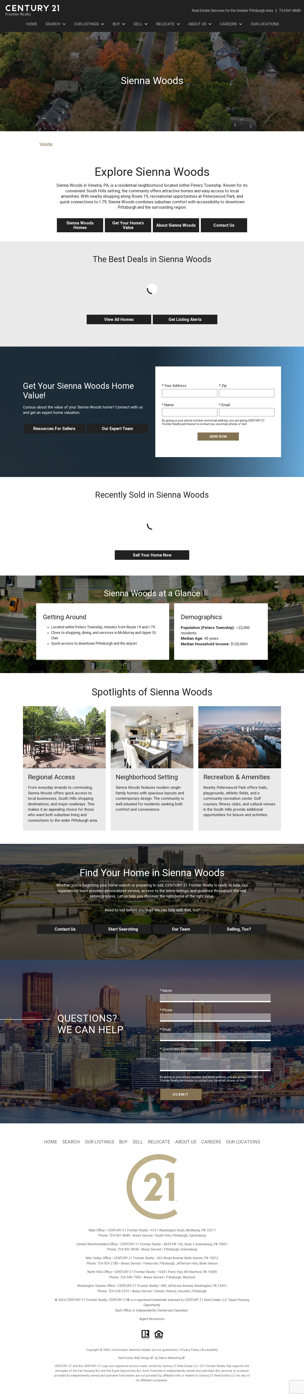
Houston (184, 1291)
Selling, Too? (239, 929)
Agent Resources (152, 1319)
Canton (159, 1291)
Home (31, 24)
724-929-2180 (107, 1263)
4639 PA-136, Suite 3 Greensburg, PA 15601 (196, 1244)
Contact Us (65, 929)
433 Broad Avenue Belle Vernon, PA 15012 (187, 1258)
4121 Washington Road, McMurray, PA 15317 (183, 1230)
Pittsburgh (179, 1235)
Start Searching (123, 929)
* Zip (223, 386)
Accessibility (209, 1350)
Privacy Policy (190, 1350)
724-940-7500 (130, 1277)
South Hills (163, 1235)
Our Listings (99, 1141)
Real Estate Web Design (134, 1358)
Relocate (159, 1141)
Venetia (45, 144)
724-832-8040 (128, 1249)
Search (71, 1141)
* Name (168, 405)
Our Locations (265, 24)
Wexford (189, 1277)
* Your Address (174, 386)
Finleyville (150, 1263)
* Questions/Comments (179, 1049)
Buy (123, 1141)
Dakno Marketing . (172, 1358)
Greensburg (188, 1249)
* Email (224, 405)
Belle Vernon (208, 1263)
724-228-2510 (118, 1291)
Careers (211, 1141)
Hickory (171, 1291)
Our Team (181, 929)
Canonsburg (197, 1235)
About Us (185, 1141)
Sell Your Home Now (152, 555)
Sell (138, 1141)
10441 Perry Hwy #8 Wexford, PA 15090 (187, 1272)
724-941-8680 (119, 1235)
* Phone (166, 1010)
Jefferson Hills (187, 1263)
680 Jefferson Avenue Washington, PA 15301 (194, 1286)
